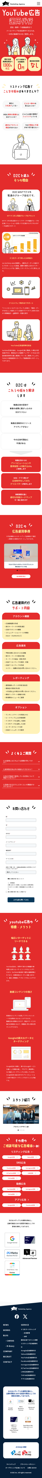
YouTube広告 (11, 1189)
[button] (17, 570)
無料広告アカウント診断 (29, 1340)
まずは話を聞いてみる (21, 1472)
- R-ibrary (9, 1346)
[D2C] (21, 1312)
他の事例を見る (21, 576)
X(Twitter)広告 (11, 1173)
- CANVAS (9, 1340)
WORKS (6, 1330)
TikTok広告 (11, 1178)
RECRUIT (7, 1356)
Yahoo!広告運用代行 (28, 1354)
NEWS (6, 1325)
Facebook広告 (11, 1168)
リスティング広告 (20, 1151)
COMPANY (7, 1351)
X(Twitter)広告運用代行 (30, 1368)
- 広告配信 (26, 1333)
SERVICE (25, 1325)
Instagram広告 (30, 1168)
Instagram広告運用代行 (30, 1365)
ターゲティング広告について (15, 1468)
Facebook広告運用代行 (29, 1361)
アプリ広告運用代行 (28, 1379)
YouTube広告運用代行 (29, 1358)
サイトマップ (11, 1464)
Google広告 (11, 1157)
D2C (13, 3)
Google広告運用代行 (28, 1350)
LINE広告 (30, 1173)
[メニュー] (38, 3)
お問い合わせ (32, 1468)
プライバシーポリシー (27, 1464)
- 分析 (25, 1336)
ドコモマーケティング (28, 1329)
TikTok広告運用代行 (28, 1375)
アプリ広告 (20, 1199)
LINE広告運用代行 (27, 1372)
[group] (21, 1116)
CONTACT (7, 1362)
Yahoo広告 (30, 1157)
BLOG (5, 1335)
